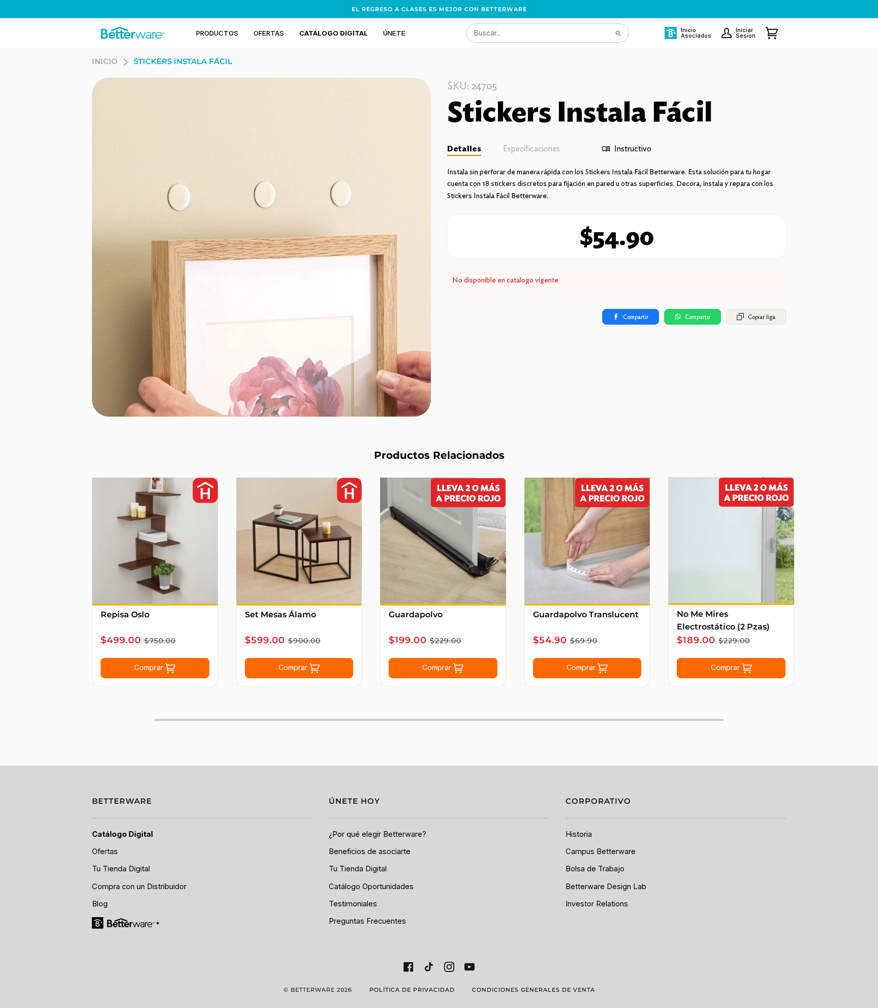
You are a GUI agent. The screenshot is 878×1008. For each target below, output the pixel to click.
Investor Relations (597, 903)
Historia (579, 834)
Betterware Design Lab (606, 886)
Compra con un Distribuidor (139, 886)
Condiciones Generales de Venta (533, 989)
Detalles (464, 148)
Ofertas (105, 851)
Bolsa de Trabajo (595, 868)
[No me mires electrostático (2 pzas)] (731, 540)
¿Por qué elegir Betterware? (377, 834)
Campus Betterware (601, 851)
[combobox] (548, 33)
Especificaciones (531, 148)
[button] (217, 33)
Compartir (635, 317)
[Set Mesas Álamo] (299, 541)
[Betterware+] (126, 922)
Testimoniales (353, 903)
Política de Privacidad (412, 989)
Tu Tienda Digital (121, 868)
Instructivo (632, 148)
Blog (100, 903)
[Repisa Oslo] (155, 541)
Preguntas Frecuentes (367, 921)
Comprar (149, 667)
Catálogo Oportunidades (371, 886)
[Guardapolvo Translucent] (587, 541)
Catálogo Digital (122, 834)
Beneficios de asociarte (370, 851)
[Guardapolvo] (443, 541)
